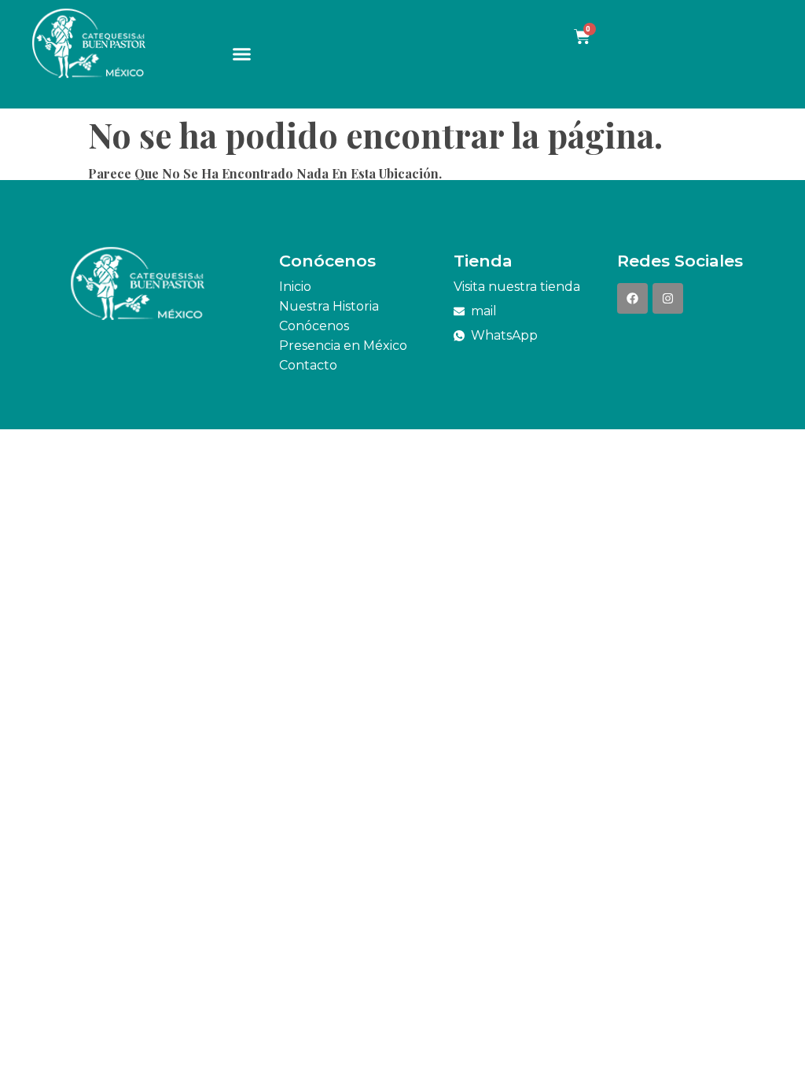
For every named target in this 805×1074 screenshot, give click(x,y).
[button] (242, 54)
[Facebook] (632, 298)
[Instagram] (667, 298)
